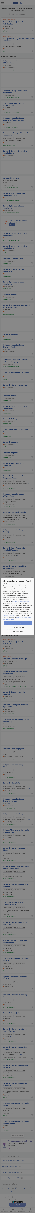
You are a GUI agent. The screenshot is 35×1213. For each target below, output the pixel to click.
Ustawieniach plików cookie (23, 617)
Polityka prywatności (8, 619)
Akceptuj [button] (18, 623)
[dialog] (17, 606)
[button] (17, 632)
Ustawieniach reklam (9, 615)
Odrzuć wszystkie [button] (18, 627)
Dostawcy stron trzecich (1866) (20, 601)
